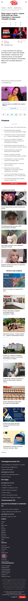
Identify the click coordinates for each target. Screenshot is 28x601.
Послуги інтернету (5, 572)
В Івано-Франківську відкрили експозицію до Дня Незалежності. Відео (11, 312)
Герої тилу (3, 545)
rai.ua (9, 580)
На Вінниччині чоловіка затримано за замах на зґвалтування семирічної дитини (13, 380)
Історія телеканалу (5, 565)
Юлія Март (6, 42)
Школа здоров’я (5, 561)
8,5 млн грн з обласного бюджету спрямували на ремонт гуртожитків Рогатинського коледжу (13, 357)
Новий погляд (6, 36)
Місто (2, 541)
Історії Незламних (5, 547)
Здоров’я (3, 530)
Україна (3, 521)
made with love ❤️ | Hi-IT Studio (14, 593)
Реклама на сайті (5, 567)
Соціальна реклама (5, 571)
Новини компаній (5, 537)
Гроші (2, 527)
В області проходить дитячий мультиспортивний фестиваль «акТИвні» (11, 425)
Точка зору (4, 559)
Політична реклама (5, 569)
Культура (3, 534)
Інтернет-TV (4, 574)
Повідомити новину (5, 576)
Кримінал (3, 532)
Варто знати (4, 525)
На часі (3, 550)
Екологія (3, 528)
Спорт (2, 539)
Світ (2, 523)
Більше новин (14, 183)
